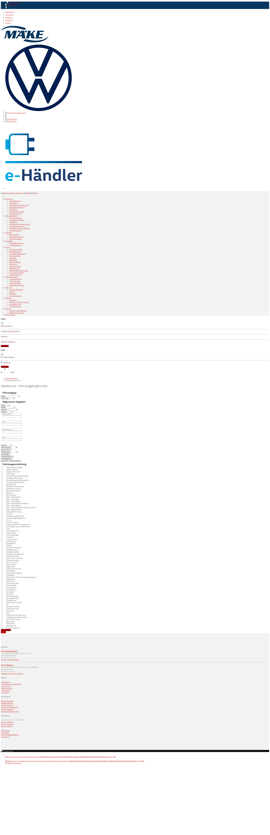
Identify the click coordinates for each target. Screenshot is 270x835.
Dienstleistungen (15, 251)
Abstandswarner (12, 470)
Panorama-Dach (12, 562)
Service (7, 247)
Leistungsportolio (15, 279)
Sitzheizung (10, 581)
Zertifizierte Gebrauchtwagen (19, 228)
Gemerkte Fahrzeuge (16, 220)
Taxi (7, 604)
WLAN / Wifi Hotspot (13, 619)
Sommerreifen (11, 585)
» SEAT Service (6, 690)
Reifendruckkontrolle (13, 569)
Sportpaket (10, 592)
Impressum (9, 15)
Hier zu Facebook (7, 722)
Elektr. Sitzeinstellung (13, 505)
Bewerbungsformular (16, 313)
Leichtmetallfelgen (12, 535)
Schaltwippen (11, 571)
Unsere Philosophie (16, 289)
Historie (12, 292)
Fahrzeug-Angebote (16, 237)
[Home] (12, 193)
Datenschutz (9, 12)
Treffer (3, 632)
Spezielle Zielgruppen (16, 211)
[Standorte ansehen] (6, 8)
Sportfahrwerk (11, 590)
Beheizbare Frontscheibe (15, 486)
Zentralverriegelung (13, 628)
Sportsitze (9, 594)
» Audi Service (5, 686)
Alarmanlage (10, 474)
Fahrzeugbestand (15, 218)
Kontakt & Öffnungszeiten (10, 711)
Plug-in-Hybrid (11, 564)
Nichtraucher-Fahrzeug (14, 558)
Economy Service (15, 266)
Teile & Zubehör (14, 262)
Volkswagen (13, 203)
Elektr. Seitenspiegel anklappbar (17, 503)
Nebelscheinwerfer (12, 556)
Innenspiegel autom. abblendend (18, 526)
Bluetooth (9, 493)
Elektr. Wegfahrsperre (14, 510)
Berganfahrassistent (13, 491)
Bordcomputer (11, 495)
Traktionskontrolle (12, 609)
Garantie (9, 514)
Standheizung (11, 600)
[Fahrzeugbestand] (2, 372)
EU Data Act (5, 737)
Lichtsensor (10, 537)
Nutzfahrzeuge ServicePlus (18, 270)
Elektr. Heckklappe (12, 499)
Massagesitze (11, 543)
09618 (3, 651)
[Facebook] (11, 372)
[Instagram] (14, 372)
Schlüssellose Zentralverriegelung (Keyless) (21, 577)
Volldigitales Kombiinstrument (16, 617)
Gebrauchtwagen (11, 216)
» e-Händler (5, 692)
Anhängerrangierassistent (15, 482)
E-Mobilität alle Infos (16, 243)
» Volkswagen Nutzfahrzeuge (11, 684)
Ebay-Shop (13, 264)
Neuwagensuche (15, 201)
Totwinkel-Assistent (12, 607)
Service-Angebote (15, 239)
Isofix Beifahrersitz (12, 531)
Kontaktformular (15, 304)
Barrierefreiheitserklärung (10, 735)
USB (7, 613)
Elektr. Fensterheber (13, 497)
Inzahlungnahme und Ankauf (19, 224)
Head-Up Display (12, 522)
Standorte (12, 294)
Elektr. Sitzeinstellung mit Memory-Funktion (21, 507)
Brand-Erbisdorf (12, 651)
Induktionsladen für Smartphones (18, 524)
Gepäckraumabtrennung (15, 516)
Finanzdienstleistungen (17, 254)
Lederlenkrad (11, 533)
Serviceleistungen (7, 705)
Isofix (8, 529)
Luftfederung (11, 541)
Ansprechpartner (15, 214)
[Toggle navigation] (38, 193)
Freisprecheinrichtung (14, 512)
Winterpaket (10, 621)
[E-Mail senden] (10, 5)
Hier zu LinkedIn (6, 726)
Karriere (8, 308)
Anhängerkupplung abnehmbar (17, 476)
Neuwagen (9, 199)
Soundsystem (11, 588)
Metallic (8, 545)
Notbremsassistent (13, 560)
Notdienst (12, 258)
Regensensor (10, 567)
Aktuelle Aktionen (7, 703)
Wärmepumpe (11, 626)
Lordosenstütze (11, 539)
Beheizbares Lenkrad (13, 489)
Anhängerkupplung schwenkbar (17, 480)
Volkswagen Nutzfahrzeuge (19, 205)
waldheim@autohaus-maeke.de (12, 673)
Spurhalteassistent (12, 598)
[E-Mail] (34, 193)
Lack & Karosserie (11, 277)
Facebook (8, 17)
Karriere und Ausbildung (18, 311)
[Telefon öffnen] (12, 3)
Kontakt (8, 298)
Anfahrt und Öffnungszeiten (19, 302)
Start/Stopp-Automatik (14, 602)
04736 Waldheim (7, 665)
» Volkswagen (5, 682)
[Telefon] (27, 193)
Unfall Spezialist (14, 281)
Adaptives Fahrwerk (13, 472)
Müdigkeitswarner (12, 550)
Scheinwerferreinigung (14, 573)
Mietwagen (13, 260)
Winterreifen (10, 623)
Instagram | (9, 20)
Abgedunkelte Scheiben (14, 467)
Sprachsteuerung (12, 596)
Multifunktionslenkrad (14, 548)
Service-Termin (10, 315)
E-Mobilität (9, 241)
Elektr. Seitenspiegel (13, 501)
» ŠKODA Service (6, 688)
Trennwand (10, 611)
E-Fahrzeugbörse (15, 245)
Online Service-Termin (16, 273)
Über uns (8, 287)
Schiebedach (10, 575)
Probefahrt (13, 209)
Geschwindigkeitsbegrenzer (16, 518)
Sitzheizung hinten (12, 583)
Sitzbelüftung (10, 579)
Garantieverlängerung (17, 207)
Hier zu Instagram (7, 724)
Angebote (8, 233)
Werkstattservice (15, 256)
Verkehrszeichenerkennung (16, 615)
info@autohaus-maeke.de (10, 660)
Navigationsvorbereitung (15, 554)
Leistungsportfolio (15, 249)
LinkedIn (8, 23)
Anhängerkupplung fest (14, 478)
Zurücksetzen (6, 630)
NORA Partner (14, 268)
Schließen (5, 346)
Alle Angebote (14, 235)
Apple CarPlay (11, 484)
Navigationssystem (12, 552)
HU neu (9, 520)
